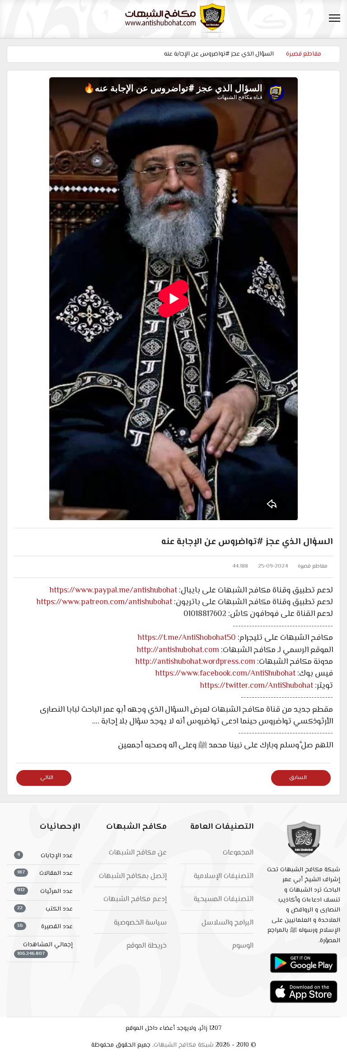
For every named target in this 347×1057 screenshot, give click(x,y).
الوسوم (242, 946)
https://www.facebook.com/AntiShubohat (225, 673)
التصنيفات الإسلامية (223, 876)
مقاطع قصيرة (313, 566)
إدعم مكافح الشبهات (135, 899)
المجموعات (238, 853)
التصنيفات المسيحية (223, 899)
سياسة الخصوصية (140, 923)
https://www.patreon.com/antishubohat (104, 602)
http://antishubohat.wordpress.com (195, 662)
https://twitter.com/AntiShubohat (256, 686)
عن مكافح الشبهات (138, 853)
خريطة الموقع (146, 946)
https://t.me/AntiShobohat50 (187, 638)
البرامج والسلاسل (227, 923)
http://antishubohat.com (178, 650)
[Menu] (334, 18)
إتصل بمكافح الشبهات (133, 876)
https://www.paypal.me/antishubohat (113, 590)
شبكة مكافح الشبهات (184, 1045)
